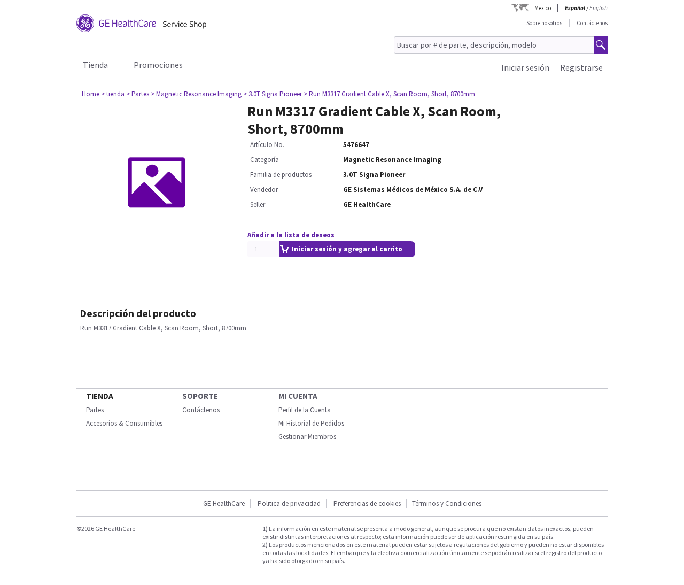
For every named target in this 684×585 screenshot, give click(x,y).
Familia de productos (281, 174)
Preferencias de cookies (367, 503)
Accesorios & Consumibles (124, 423)
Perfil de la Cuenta (304, 409)
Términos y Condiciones (446, 503)
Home (90, 93)
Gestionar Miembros (307, 436)
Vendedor (264, 189)
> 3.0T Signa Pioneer (272, 93)
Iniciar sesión (525, 67)
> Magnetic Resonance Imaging (196, 93)
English (598, 8)
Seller (257, 204)
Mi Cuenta (297, 396)
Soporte (200, 396)
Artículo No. (267, 144)
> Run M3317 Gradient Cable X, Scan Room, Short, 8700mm (389, 93)
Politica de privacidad (289, 503)
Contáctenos (592, 23)
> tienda (113, 93)
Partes (95, 409)
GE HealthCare (224, 503)
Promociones (158, 64)
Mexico (542, 8)
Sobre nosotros (544, 23)
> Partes (137, 93)
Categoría (264, 159)
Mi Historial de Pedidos (311, 423)
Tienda (95, 64)
